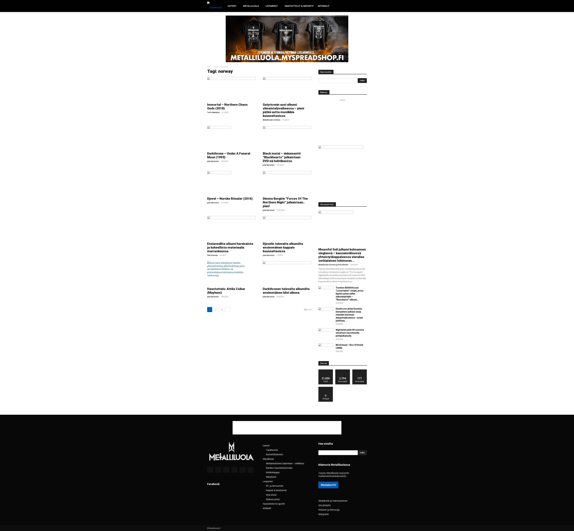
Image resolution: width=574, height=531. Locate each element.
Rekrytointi (271, 476)
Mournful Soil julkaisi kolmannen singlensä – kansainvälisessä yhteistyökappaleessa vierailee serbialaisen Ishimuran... (342, 255)
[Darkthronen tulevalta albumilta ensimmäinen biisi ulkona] (287, 273)
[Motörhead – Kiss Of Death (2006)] (325, 348)
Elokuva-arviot (273, 499)
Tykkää (326, 370)
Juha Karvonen (213, 161)
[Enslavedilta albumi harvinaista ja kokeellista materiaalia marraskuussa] (231, 228)
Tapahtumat (272, 450)
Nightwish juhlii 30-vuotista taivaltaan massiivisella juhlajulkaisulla (350, 333)
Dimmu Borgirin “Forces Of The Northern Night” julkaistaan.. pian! (285, 202)
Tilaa (325, 388)
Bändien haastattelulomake (279, 467)
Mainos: (324, 92)
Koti (208, 66)
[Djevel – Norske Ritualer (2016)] (231, 183)
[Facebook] (210, 470)
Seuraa (343, 370)
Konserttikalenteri (274, 454)
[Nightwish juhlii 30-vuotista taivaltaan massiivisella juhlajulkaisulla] (325, 333)
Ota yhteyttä (324, 505)
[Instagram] (218, 470)
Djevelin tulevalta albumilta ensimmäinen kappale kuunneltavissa (283, 247)
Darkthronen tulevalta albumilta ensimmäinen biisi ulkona (286, 290)
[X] (242, 470)
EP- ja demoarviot (274, 485)
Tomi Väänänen (213, 112)
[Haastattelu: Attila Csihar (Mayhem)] (231, 273)
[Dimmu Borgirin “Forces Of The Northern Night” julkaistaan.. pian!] (287, 183)
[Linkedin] (226, 470)
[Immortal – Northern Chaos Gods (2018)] (231, 89)
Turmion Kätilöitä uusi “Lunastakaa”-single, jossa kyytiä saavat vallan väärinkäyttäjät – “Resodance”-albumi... (349, 293)
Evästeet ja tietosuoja (329, 509)
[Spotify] (234, 470)
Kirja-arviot (271, 494)
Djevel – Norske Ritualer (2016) (229, 198)
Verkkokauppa (273, 472)
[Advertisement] (342, 120)
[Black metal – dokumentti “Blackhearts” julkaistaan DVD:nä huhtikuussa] (287, 138)
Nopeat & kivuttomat (276, 490)
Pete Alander (343, 264)
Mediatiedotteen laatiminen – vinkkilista (285, 463)
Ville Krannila (212, 255)
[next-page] (228, 309)
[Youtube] (251, 470)
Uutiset (232, 5)
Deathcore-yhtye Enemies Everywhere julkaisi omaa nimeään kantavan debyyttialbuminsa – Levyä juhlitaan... (349, 315)
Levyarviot (271, 5)
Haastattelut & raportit (299, 5)
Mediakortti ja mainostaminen (333, 500)
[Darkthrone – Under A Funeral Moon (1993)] (231, 138)
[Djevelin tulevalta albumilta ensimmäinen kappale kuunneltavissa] (287, 228)
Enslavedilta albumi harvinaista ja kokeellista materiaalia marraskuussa (230, 247)
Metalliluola (251, 5)
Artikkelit (323, 5)
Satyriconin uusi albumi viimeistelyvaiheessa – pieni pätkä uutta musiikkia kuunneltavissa (283, 110)
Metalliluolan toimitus (271, 120)
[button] (363, 6)
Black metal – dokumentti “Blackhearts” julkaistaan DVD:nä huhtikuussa (282, 157)
